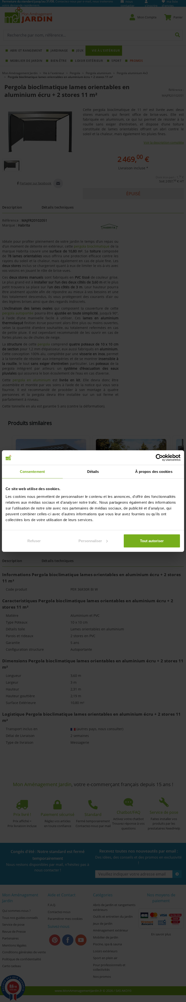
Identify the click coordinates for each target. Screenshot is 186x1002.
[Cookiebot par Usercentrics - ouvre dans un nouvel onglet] (159, 457)
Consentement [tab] (32, 472)
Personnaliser (90, 541)
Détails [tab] (93, 472)
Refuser (34, 541)
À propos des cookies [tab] (153, 472)
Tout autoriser (152, 541)
